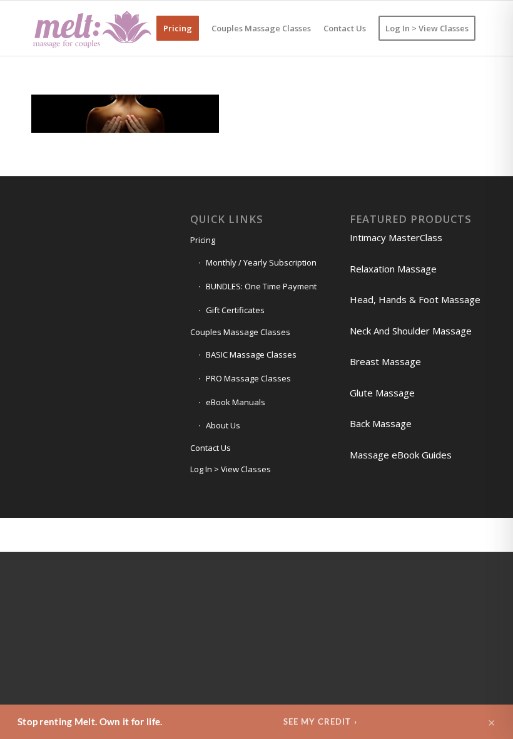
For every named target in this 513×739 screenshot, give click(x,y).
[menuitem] (177, 28)
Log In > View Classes (230, 469)
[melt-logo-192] (91, 28)
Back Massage (381, 423)
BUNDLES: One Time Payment (261, 286)
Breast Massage (385, 361)
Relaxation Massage (393, 268)
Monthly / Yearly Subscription (261, 262)
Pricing (202, 239)
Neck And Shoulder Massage (411, 330)
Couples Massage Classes (240, 332)
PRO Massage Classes (248, 378)
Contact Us (210, 447)
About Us (223, 425)
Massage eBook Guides (401, 454)
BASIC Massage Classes (251, 354)
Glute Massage (382, 392)
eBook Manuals (235, 402)
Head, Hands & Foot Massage (415, 299)
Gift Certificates (235, 310)
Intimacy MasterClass (396, 237)
